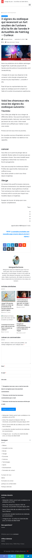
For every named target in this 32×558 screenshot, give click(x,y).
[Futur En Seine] (7, 6)
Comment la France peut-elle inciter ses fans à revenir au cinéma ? (7, 327)
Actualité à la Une (7, 448)
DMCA (3, 478)
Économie (5, 456)
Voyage (4, 453)
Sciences (5, 459)
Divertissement (6, 467)
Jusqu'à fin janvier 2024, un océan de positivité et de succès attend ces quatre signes (7, 306)
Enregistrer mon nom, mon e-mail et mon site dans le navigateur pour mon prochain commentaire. (14, 389)
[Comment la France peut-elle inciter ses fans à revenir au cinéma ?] (8, 319)
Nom (3, 366)
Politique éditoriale (6, 486)
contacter (16, 534)
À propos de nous (6, 475)
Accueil (4, 12)
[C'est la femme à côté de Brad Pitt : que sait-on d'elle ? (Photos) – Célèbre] (24, 294)
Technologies (6, 462)
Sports (4, 465)
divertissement (12, 12)
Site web (3, 379)
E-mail (3, 373)
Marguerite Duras (8, 39)
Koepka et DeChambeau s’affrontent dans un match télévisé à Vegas (23, 327)
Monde (4, 451)
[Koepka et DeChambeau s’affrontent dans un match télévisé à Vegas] (24, 318)
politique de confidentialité (8, 483)
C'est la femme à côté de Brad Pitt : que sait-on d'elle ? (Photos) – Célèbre (23, 302)
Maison (4, 445)
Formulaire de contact (8, 470)
